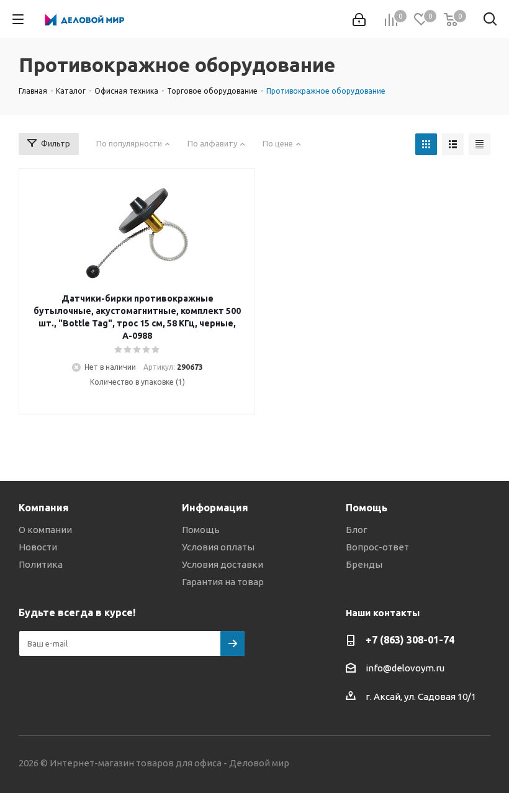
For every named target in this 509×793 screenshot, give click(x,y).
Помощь (201, 529)
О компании (45, 529)
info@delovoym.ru (405, 668)
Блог (356, 529)
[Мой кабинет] (359, 19)
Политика (41, 564)
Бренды (364, 564)
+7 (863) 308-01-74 (410, 639)
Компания (44, 507)
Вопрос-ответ (377, 547)
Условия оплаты (218, 547)
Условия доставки (222, 564)
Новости (38, 547)
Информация (215, 507)
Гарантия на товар (223, 581)
